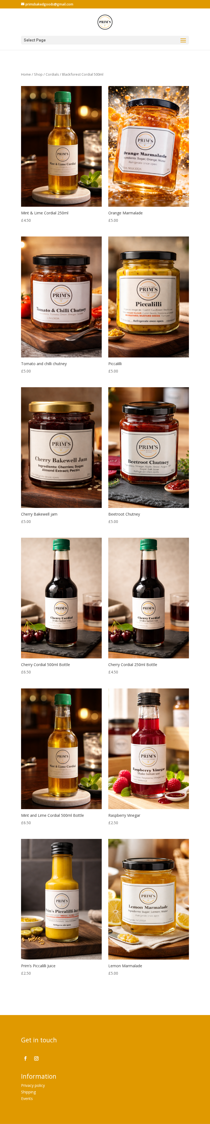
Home (26, 74)
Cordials (52, 74)
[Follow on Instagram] (36, 1058)
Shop (38, 74)
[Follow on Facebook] (25, 1058)
